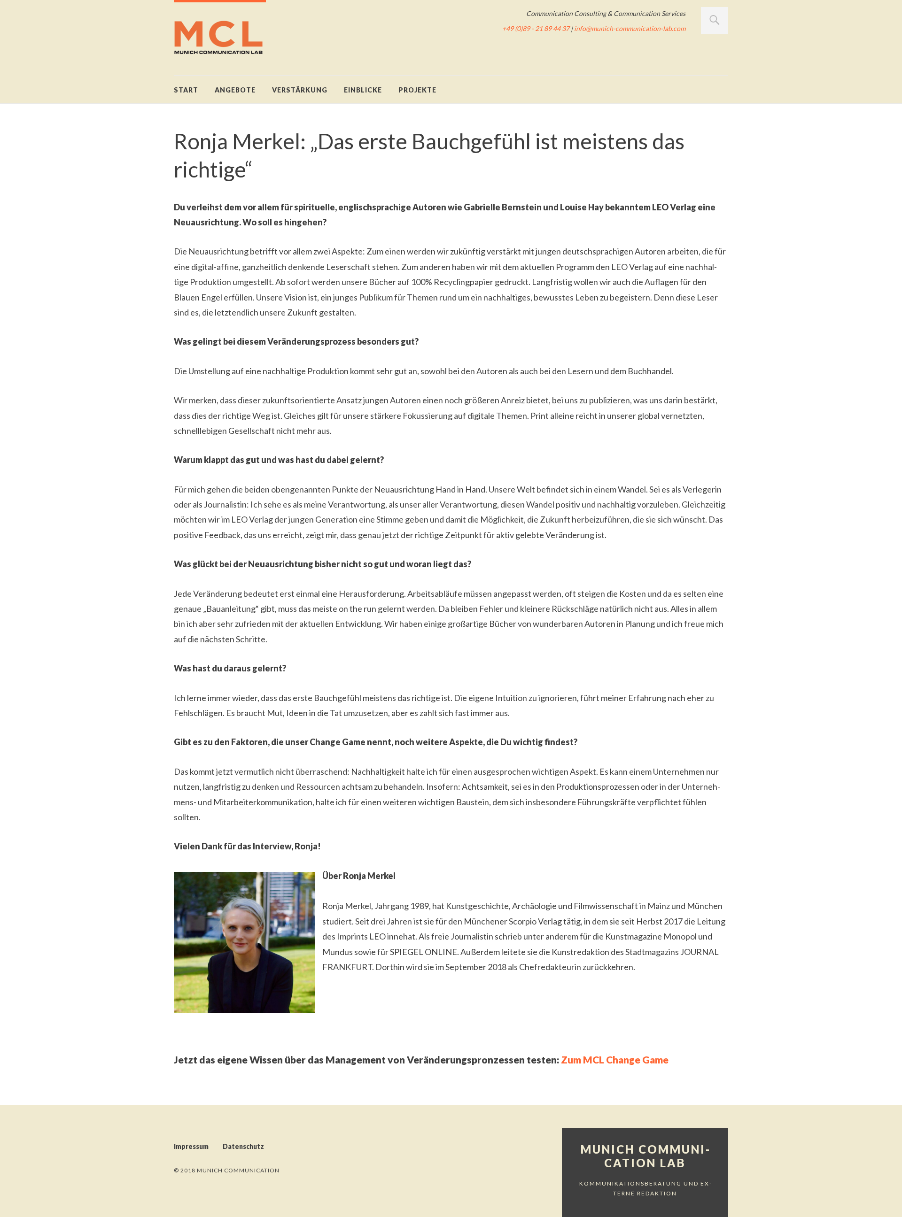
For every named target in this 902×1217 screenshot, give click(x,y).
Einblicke (363, 90)
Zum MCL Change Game (615, 1059)
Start (186, 90)
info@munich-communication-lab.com (629, 28)
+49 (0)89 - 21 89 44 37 (535, 28)
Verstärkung (299, 90)
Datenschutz (243, 1146)
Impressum (191, 1146)
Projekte (417, 90)
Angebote (235, 90)
